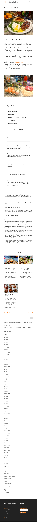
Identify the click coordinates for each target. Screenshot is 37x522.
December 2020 (7, 428)
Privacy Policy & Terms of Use (10, 503)
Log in (5, 490)
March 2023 (6, 386)
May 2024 (5, 373)
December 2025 (7, 349)
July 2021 (5, 416)
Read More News (7, 481)
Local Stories (6, 473)
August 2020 (6, 435)
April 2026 (6, 342)
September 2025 (7, 352)
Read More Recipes (7, 483)
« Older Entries (7, 312)
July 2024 (6, 369)
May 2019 (5, 457)
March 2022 (6, 403)
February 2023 (6, 388)
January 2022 (6, 406)
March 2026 (6, 344)
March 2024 (6, 374)
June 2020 (6, 438)
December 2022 (7, 391)
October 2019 (6, 452)
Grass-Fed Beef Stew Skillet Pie (10, 266)
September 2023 (7, 383)
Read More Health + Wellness (9, 476)
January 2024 (6, 378)
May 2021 (5, 420)
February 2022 (6, 405)
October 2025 (6, 351)
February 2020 (7, 445)
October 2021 (6, 411)
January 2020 (6, 447)
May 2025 (6, 357)
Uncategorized (7, 486)
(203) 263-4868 (7, 509)
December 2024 (7, 364)
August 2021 (6, 415)
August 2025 (6, 354)
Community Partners (8, 464)
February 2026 (6, 346)
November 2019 (7, 450)
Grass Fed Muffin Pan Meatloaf (9, 295)
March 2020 (6, 443)
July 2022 (6, 396)
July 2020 (6, 437)
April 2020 (6, 442)
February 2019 (6, 460)
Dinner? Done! (6, 466)
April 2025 (6, 359)
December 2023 (7, 379)
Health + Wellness (7, 468)
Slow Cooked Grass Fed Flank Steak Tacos (26, 266)
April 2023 (6, 384)
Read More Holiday (7, 478)
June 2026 (6, 339)
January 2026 (6, 347)
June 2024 (6, 371)
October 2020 (6, 432)
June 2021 (6, 418)
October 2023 (6, 381)
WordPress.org (7, 495)
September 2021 (7, 413)
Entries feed (6, 492)
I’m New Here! (6, 329)
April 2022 (6, 401)
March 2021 (6, 423)
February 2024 (6, 376)
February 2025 (6, 361)
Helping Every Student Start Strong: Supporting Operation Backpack (17, 327)
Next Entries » (30, 312)
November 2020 (7, 430)
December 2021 (7, 408)
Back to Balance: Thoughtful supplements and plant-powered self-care (18, 322)
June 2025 (6, 356)
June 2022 (6, 398)
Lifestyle (5, 471)
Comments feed (7, 494)
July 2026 (6, 337)
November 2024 (7, 366)
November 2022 (7, 393)
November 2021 (7, 410)
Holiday (5, 469)
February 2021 (6, 425)
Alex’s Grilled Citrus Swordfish (10, 325)
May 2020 (6, 440)
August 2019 (6, 455)
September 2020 (7, 433)
